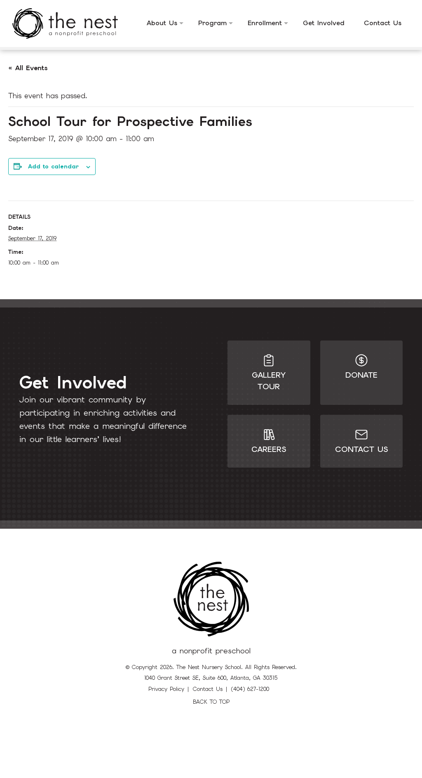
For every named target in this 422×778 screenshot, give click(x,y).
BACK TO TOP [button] (211, 701)
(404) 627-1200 (250, 689)
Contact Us (208, 689)
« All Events (28, 68)
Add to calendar (53, 166)
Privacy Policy (166, 689)
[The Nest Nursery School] (71, 23)
